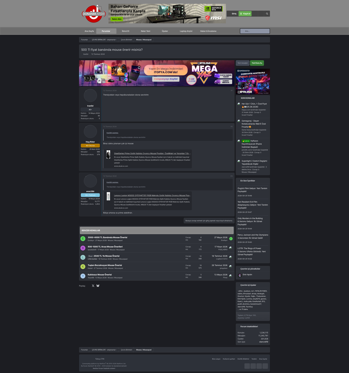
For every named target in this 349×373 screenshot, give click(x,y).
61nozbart (247, 294)
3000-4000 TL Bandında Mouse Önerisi (107, 237)
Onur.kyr (241, 296)
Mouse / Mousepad (115, 240)
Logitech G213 (221, 259)
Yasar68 (91, 278)
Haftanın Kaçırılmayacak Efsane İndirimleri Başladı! (252, 144)
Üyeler (165, 31)
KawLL (240, 301)
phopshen (223, 268)
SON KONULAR (248, 98)
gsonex (263, 299)
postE (240, 304)
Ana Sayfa (89, 31)
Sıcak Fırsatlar (247, 115)
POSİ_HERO (222, 249)
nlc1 (252, 291)
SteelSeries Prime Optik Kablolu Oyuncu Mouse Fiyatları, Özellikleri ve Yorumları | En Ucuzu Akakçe (158, 153)
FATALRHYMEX (261, 291)
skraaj (254, 294)
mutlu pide (248, 301)
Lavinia (249, 299)
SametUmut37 (255, 304)
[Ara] (267, 14)
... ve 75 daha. (243, 309)
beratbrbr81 (92, 250)
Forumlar (106, 31)
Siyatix (247, 296)
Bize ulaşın (216, 359)
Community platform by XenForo (104, 364)
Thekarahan (261, 296)
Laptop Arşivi (186, 31)
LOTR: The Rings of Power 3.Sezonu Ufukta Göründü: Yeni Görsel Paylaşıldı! (252, 251)
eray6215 (256, 299)
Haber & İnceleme (208, 31)
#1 (232, 90)
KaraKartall (256, 301)
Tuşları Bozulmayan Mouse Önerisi (105, 265)
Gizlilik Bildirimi (243, 359)
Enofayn (91, 240)
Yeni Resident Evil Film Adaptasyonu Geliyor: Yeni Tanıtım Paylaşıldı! (253, 205)
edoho (240, 294)
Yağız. (253, 296)
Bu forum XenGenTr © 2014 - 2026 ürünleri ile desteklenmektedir (104, 366)
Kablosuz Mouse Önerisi (100, 274)
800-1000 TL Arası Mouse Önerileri (105, 246)
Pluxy (225, 277)
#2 (232, 126)
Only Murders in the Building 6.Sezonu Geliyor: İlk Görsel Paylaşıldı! (250, 221)
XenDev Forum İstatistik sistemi (104, 368)
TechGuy (249, 307)
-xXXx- (240, 291)
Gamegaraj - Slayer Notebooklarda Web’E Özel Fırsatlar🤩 (254, 124)
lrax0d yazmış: (112, 133)
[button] (261, 14)
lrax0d (85, 54)
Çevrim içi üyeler (248, 285)
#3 (232, 176)
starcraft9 (241, 307)
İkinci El (125, 31)
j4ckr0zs (246, 304)
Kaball (90, 268)
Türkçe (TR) (99, 359)
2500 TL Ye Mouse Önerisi (106, 256)
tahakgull (260, 294)
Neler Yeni (145, 31)
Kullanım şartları (229, 359)
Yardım (254, 359)
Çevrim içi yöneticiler (250, 269)
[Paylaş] (228, 90)
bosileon (247, 291)
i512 (263, 301)
